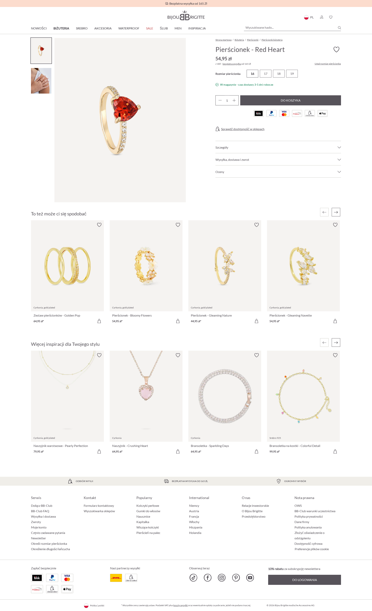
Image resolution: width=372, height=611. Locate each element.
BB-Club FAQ (40, 511)
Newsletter (38, 538)
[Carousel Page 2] (41, 80)
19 (292, 73)
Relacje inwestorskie (255, 505)
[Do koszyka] (99, 321)
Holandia (195, 532)
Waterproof (128, 28)
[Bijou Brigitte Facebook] (207, 578)
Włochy (194, 522)
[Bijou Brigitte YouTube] (250, 578)
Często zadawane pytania (48, 532)
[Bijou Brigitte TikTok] (193, 578)
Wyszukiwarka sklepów (99, 511)
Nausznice (143, 516)
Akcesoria (103, 28)
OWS (298, 505)
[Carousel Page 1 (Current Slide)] (41, 50)
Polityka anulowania (308, 527)
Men (178, 28)
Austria (194, 511)
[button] (321, 17)
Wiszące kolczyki (147, 527)
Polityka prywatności (308, 516)
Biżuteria (61, 28)
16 (252, 73)
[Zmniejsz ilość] (220, 100)
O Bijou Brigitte (252, 511)
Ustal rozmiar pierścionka (328, 63)
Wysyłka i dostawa (43, 516)
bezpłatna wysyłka (232, 63)
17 (265, 73)
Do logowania (304, 580)
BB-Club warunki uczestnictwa (314, 511)
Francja (194, 516)
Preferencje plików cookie (312, 549)
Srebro (82, 28)
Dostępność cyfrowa (308, 543)
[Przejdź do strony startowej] (186, 15)
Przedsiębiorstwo (253, 516)
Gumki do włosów (148, 511)
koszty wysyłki (180, 605)
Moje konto (38, 527)
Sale (149, 28)
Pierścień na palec (148, 532)
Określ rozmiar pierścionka (49, 543)
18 (279, 73)
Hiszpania (195, 527)
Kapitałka (142, 522)
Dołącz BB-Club (41, 505)
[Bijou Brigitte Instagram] (221, 578)
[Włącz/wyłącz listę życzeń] (336, 49)
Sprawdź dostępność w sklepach (242, 129)
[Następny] (336, 212)
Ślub (164, 28)
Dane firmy (301, 522)
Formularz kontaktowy (99, 505)
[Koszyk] (339, 17)
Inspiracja (197, 28)
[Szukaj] (339, 27)
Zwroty (36, 522)
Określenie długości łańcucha (50, 549)
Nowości (39, 28)
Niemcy (194, 505)
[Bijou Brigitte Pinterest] (236, 578)
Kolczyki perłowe (147, 505)
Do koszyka (291, 100)
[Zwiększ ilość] (234, 100)
